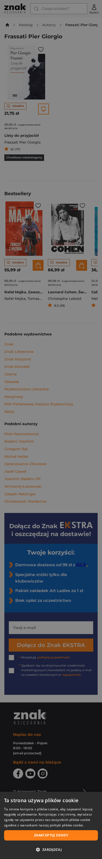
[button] (51, 849)
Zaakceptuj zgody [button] (51, 835)
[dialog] (51, 825)
